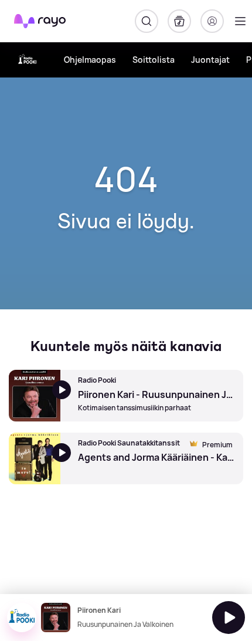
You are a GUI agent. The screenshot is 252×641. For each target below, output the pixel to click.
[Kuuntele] (228, 617)
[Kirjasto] (179, 21)
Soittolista (153, 59)
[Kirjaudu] (212, 21)
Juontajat (210, 59)
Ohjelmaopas (90, 59)
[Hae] (146, 21)
